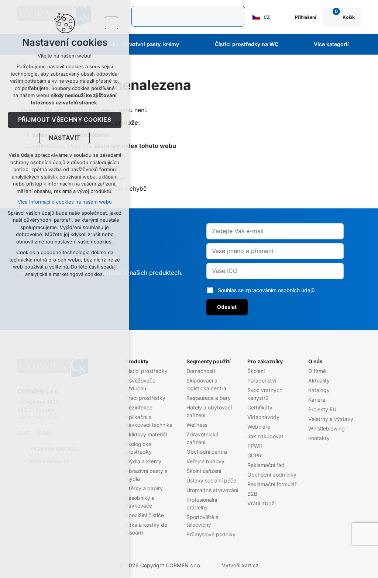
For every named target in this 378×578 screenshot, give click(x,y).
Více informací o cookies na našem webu (65, 202)
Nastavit (64, 138)
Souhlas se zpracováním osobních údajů (266, 290)
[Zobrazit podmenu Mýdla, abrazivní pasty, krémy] (189, 44)
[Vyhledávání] (188, 16)
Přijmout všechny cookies (64, 120)
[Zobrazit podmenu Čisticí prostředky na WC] (288, 44)
